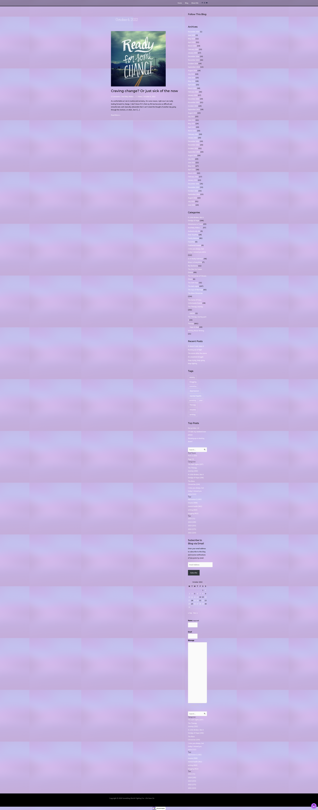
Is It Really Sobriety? (195, 258)
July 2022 (191, 159)
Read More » (115, 115)
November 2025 (194, 31)
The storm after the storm (197, 353)
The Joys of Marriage (195, 289)
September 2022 (194, 152)
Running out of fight (195, 349)
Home (180, 3)
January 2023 (193, 137)
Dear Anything (193, 234)
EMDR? (192, 313)
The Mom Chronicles (195, 293)
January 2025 (193, 53)
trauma (193, 409)
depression (194, 390)
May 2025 (191, 38)
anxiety (192, 377)
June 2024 (191, 77)
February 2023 (193, 134)
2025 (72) (191, 518)
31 (189, 607)
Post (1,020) (192, 455)
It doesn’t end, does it (196, 346)
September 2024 (194, 67)
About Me (194, 3)
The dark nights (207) (195, 464)
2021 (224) (192, 532)
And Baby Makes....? (129, 96)
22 (203, 600)
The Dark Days (193, 282)
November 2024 (194, 60)
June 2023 (191, 120)
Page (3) (191, 459)
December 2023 (193, 99)
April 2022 (192, 169)
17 (189, 600)
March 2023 (192, 130)
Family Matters (193, 238)
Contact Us (195, 705)
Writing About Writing (196, 330)
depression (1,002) (195, 499)
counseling (192, 386)
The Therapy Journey (195, 306)
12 (195, 597)
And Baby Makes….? (195, 227)
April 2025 (192, 42)
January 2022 (193, 180)
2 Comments (115, 96)
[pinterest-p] (202, 2)
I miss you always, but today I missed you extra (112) (196, 491)
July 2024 (191, 74)
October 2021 (193, 191)
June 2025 (191, 35)
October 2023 (193, 106)
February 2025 (193, 49)
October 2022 (193, 148)
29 (203, 604)
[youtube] (207, 2)
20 (197, 600)
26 (195, 604)
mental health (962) (195, 506)
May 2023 (191, 123)
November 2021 (194, 187)
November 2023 (194, 102)
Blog (186, 3)
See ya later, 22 (193, 428)
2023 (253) (192, 525)
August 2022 (192, 155)
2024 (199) (192, 522)
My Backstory (193, 265)
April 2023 (192, 127)
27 (197, 604)
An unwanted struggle (195, 357)
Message (191, 640)
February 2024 (193, 91)
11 (192, 597)
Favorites (191, 241)
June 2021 (191, 205)
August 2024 (192, 70)
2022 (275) (192, 529)
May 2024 (191, 81)
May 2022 (191, 166)
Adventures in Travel (195, 224)
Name (193, 620)
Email (190, 631)
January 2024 (193, 95)
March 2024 (192, 88)
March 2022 (192, 173)
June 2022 (191, 162)
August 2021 (192, 198)
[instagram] (205, 2)
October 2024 (193, 63)
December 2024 (193, 56)
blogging (193, 381)
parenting (192, 400)
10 (189, 597)
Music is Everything (195, 262)
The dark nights (193, 286)
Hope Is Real (194, 327)
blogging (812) (193, 513)
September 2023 (194, 109)
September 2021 (194, 194)
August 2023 (192, 113)
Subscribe (193, 572)
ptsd (200, 400)
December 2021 (193, 183)
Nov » (195, 613)
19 (195, 600)
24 (189, 604)
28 (200, 604)
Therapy (191, 323)
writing (192, 414)
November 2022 (194, 145)
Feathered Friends (194, 245)
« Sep (190, 613)
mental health (195, 395)
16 (206, 597)
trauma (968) (193, 502)
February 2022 (193, 176)
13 (197, 597)
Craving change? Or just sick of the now (144, 91)
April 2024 (192, 84)
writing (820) (192, 510)
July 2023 (191, 116)
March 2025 (192, 46)
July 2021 (191, 201)
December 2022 (193, 141)
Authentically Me (194, 231)
